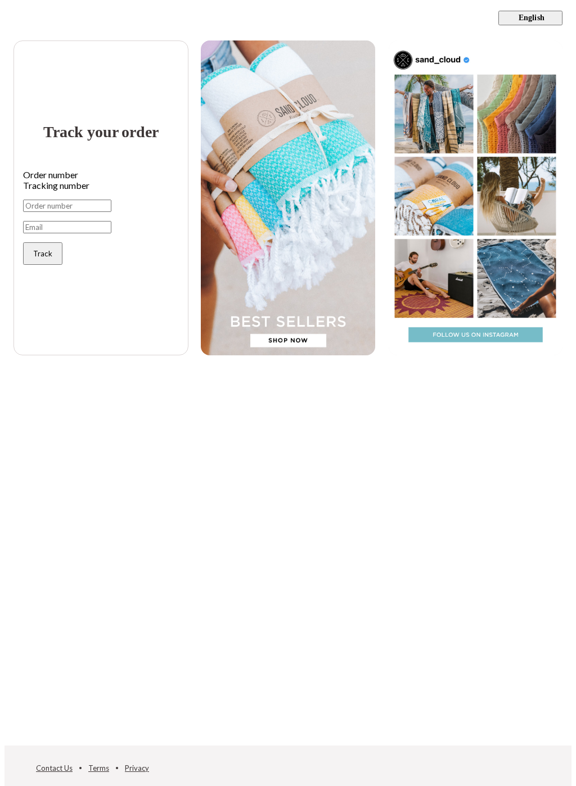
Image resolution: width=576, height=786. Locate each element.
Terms (98, 768)
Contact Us (54, 768)
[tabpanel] (101, 232)
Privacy (137, 768)
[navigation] (288, 17)
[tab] (101, 174)
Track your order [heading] (100, 132)
